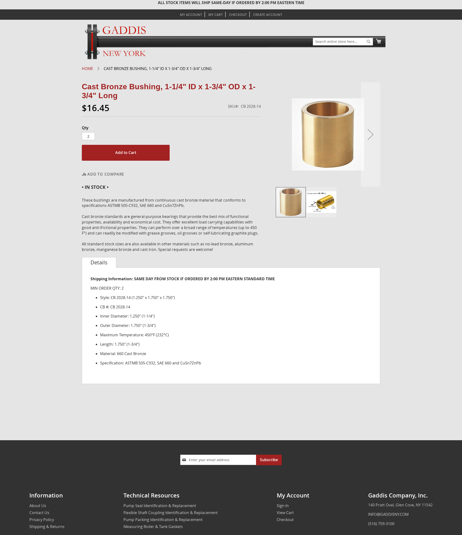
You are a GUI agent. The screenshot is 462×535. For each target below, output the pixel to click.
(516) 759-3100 (381, 523)
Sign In (283, 505)
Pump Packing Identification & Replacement (163, 519)
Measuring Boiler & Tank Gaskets (153, 526)
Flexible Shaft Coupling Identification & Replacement (170, 512)
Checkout (238, 15)
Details (99, 262)
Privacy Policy (41, 519)
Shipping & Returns (46, 526)
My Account (191, 15)
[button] (370, 134)
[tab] (99, 262)
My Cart (215, 15)
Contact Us (39, 512)
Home (87, 68)
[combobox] (343, 41)
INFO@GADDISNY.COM (388, 514)
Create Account (267, 15)
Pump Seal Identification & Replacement (159, 505)
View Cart (285, 512)
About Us (37, 505)
